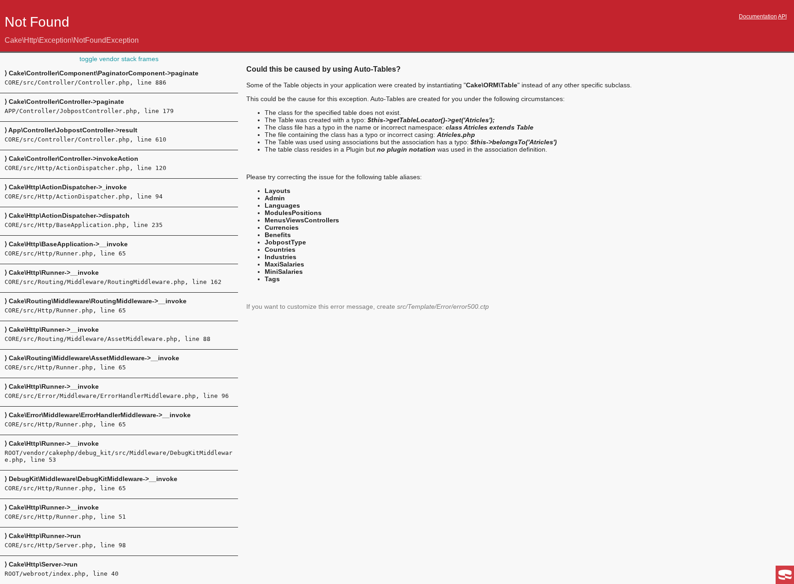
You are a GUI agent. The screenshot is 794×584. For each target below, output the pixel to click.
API (782, 16)
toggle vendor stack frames (119, 58)
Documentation (758, 16)
